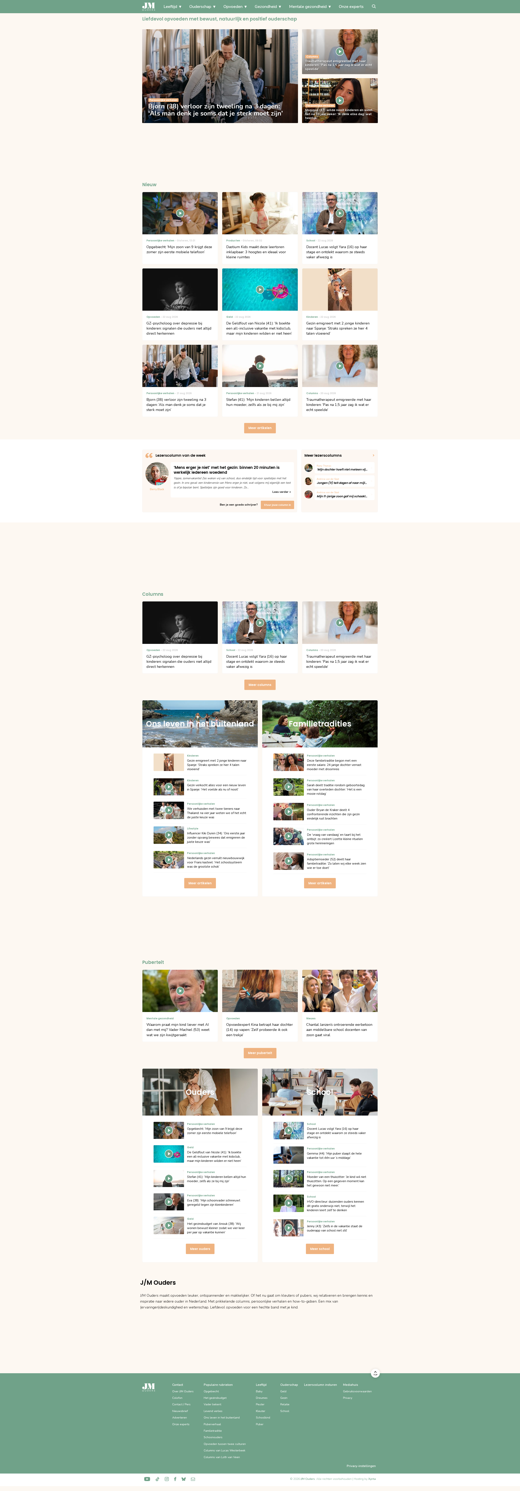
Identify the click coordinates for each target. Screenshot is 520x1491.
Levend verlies (213, 1411)
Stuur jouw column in (277, 505)
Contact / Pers (181, 1404)
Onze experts (351, 6)
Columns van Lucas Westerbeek (224, 1450)
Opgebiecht (211, 1391)
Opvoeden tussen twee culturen (225, 1444)
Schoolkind (263, 1418)
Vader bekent (212, 1404)
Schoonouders (213, 1437)
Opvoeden (233, 6)
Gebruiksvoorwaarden (357, 1391)
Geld (283, 1391)
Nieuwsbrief (180, 1411)
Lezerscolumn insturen (320, 1385)
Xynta (372, 1479)
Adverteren (179, 1418)
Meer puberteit (260, 1053)
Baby (259, 1391)
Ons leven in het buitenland (222, 1418)
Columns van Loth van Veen (222, 1457)
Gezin (283, 1398)
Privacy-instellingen (361, 1466)
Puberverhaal (212, 1424)
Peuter (260, 1404)
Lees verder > (281, 492)
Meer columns (260, 685)
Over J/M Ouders (183, 1391)
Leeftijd (170, 6)
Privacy (347, 1398)
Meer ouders (200, 1249)
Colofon (177, 1398)
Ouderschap (200, 6)
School (284, 1411)
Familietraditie (213, 1431)
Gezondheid (266, 6)
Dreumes (262, 1398)
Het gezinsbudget (215, 1398)
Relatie (284, 1404)
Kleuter (260, 1411)
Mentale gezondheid (308, 6)
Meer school (320, 1249)
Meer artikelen (260, 428)
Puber (259, 1424)
